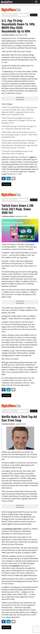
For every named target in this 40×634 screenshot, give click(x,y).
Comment (6, 184)
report (32, 157)
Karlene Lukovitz (9, 35)
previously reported (12, 529)
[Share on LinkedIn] (9, 178)
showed (15, 566)
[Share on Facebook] (4, 178)
